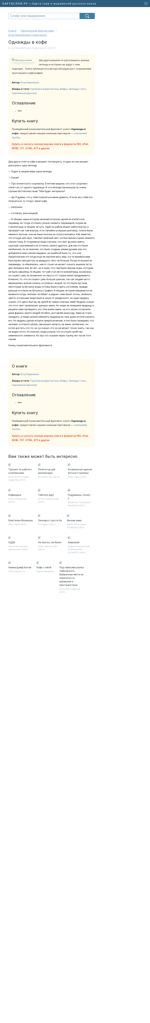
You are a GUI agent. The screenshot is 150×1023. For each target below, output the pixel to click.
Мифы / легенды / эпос (73, 89)
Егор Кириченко (30, 82)
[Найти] (87, 16)
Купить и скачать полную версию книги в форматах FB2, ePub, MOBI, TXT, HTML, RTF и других (50, 146)
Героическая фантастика (44, 89)
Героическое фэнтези (24, 93)
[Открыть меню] (145, 3)
